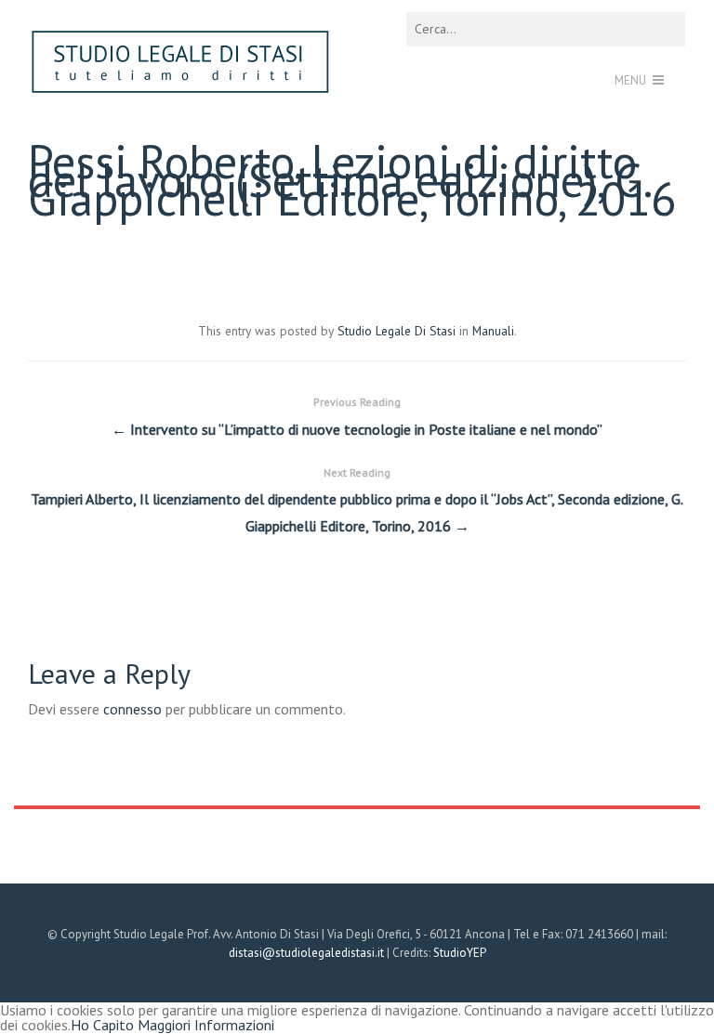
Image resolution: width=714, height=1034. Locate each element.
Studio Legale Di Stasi (396, 330)
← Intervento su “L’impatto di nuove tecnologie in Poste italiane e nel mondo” (357, 416)
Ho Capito (102, 1024)
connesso (132, 709)
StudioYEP (459, 953)
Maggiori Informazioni (206, 1024)
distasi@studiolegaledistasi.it (306, 953)
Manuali (493, 330)
